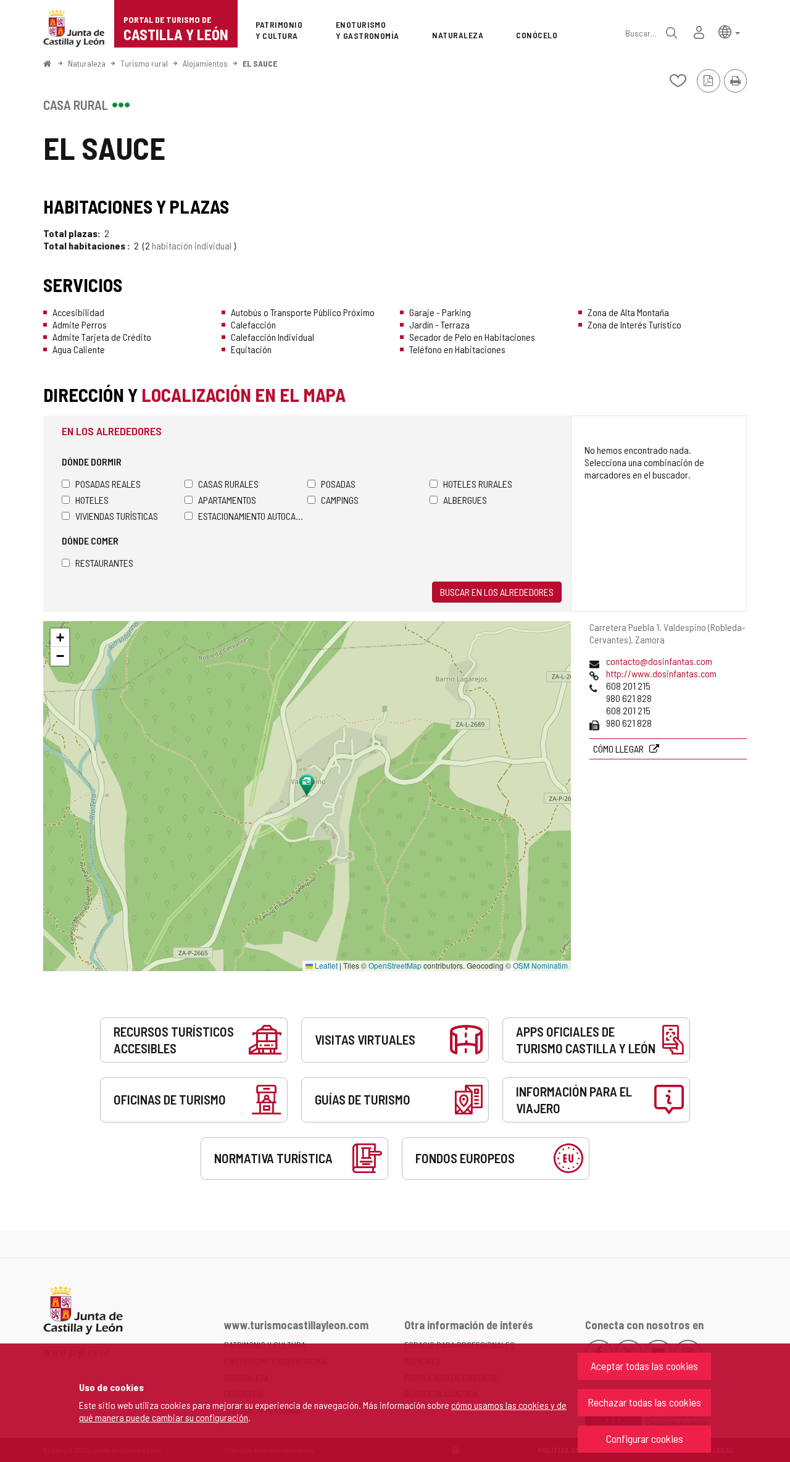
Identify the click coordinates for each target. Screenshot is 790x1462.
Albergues (465, 500)
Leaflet (325, 965)
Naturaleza (87, 63)
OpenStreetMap (395, 965)
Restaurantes (104, 563)
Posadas (338, 484)
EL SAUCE (260, 63)
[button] (729, 31)
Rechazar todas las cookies (644, 1402)
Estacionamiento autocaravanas (252, 516)
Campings (340, 500)
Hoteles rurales (477, 484)
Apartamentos (227, 500)
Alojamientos (205, 63)
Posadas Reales (108, 484)
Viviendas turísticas (116, 516)
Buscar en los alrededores (497, 592)
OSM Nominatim (540, 965)
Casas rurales (228, 484)
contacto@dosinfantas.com (659, 661)
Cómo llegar (619, 748)
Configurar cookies (644, 1438)
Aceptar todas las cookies (644, 1365)
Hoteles (92, 500)
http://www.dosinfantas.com (661, 673)
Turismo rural (144, 63)
